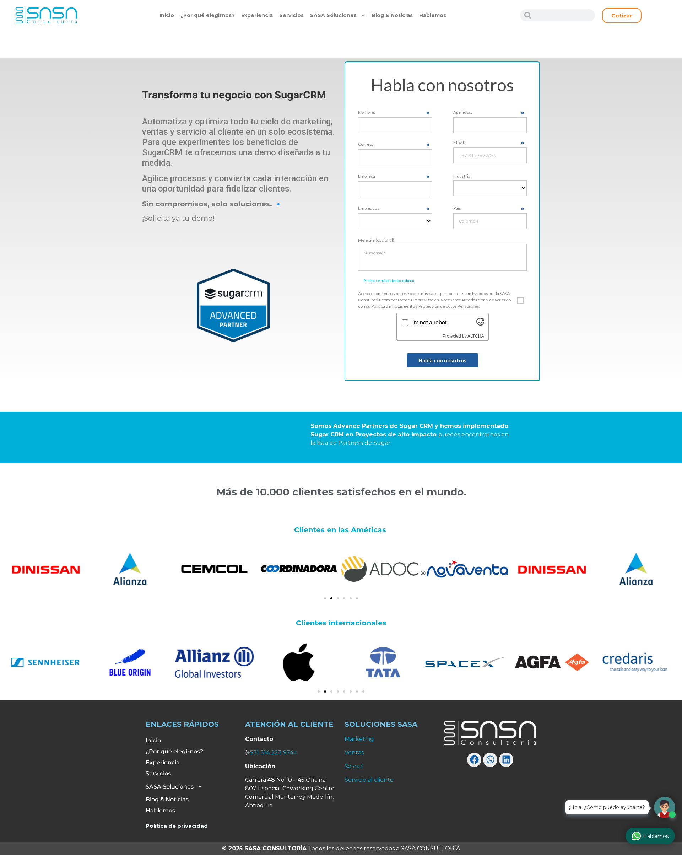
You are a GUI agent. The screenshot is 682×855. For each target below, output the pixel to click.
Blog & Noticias (392, 15)
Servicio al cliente (369, 779)
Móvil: (459, 142)
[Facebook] (474, 760)
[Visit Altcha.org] (480, 324)
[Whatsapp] (490, 760)
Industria (461, 176)
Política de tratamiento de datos (388, 281)
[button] (325, 598)
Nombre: (366, 112)
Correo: (365, 144)
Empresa (366, 176)
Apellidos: (462, 112)
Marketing (359, 739)
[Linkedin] (506, 760)
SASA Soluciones (333, 15)
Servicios (291, 15)
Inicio (166, 15)
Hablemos (432, 15)
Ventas (354, 752)
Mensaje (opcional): (376, 240)
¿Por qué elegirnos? (207, 15)
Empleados (368, 208)
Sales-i (353, 766)
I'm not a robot (428, 323)
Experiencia (257, 15)
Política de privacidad (177, 825)
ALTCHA (475, 336)
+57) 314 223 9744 (272, 752)
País (457, 208)
